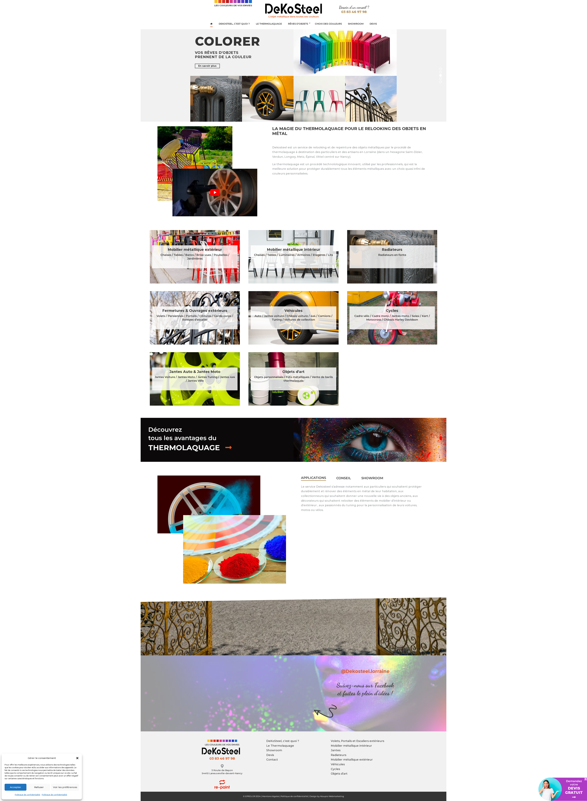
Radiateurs (338, 755)
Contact (272, 759)
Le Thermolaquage (280, 745)
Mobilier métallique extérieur (352, 759)
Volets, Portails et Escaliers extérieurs (357, 741)
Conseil (343, 478)
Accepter (15, 787)
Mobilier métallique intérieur (351, 745)
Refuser (39, 787)
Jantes (335, 750)
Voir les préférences (65, 787)
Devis (270, 755)
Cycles (335, 769)
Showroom (372, 478)
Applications (313, 478)
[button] (77, 758)
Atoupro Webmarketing (332, 796)
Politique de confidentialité (27, 795)
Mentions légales (270, 796)
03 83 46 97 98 (354, 12)
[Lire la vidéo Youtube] (214, 192)
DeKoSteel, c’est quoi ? (282, 741)
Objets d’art (339, 773)
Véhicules (338, 764)
